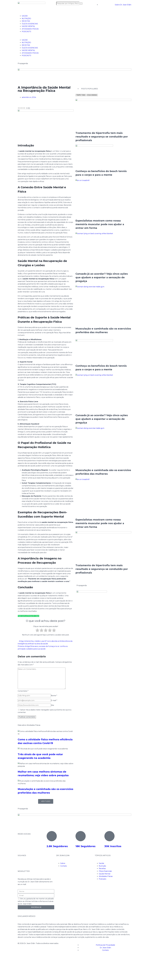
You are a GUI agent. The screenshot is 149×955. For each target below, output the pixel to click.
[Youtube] (31, 862)
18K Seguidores (85, 846)
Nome (54, 696)
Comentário (23, 691)
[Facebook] (20, 862)
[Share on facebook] (18, 103)
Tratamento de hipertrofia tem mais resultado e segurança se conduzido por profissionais (102, 136)
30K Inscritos (112, 846)
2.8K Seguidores (57, 846)
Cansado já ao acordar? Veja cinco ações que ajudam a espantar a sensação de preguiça (102, 277)
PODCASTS (26, 32)
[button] (74, 35)
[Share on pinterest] (21, 103)
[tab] (81, 95)
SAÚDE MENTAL (28, 26)
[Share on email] (23, 103)
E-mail (54, 700)
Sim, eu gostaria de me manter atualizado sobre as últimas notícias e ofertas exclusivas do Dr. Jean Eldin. (36, 901)
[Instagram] (25, 862)
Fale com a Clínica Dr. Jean (28, 616)
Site (52, 705)
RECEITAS (26, 21)
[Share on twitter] (20, 103)
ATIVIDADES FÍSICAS (30, 29)
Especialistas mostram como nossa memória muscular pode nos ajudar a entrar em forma (100, 224)
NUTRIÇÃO (26, 19)
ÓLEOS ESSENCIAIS (30, 24)
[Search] (81, 3)
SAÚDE (25, 16)
